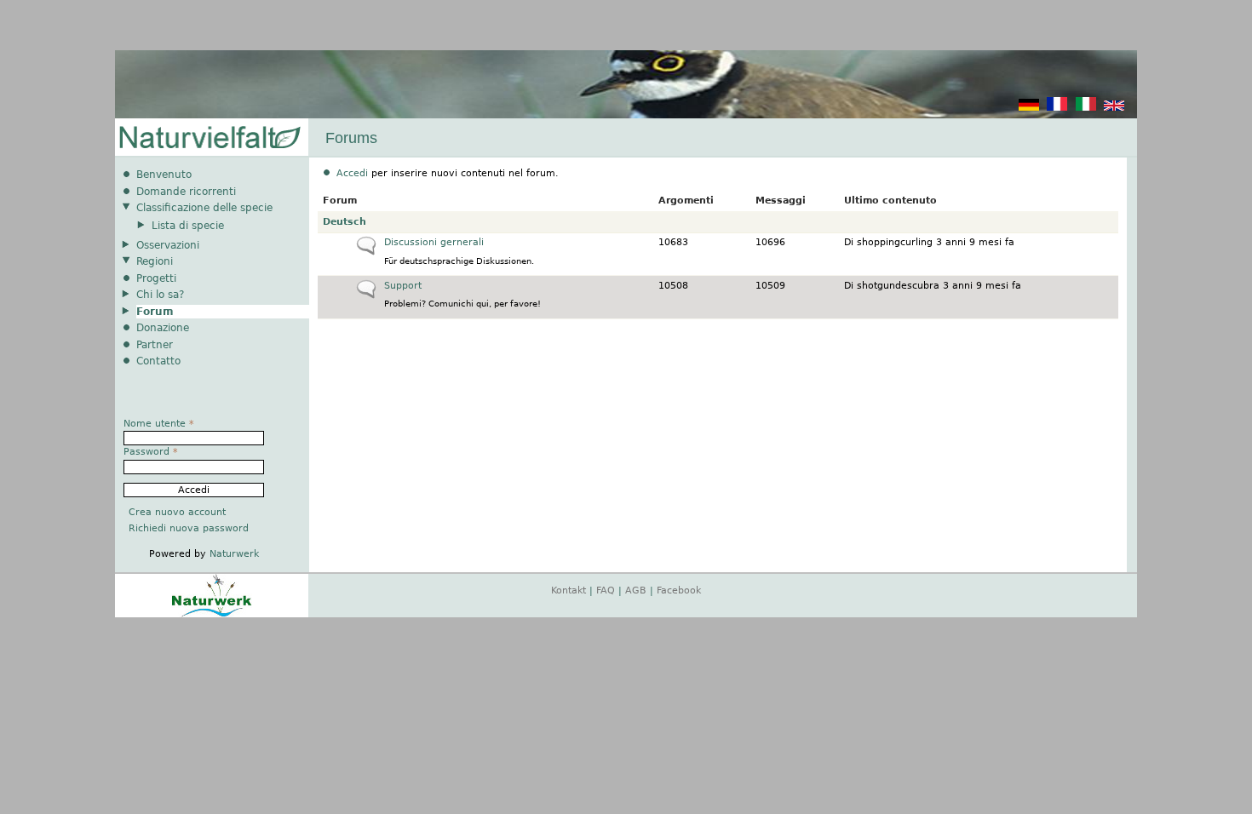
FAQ (605, 590)
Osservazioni (167, 245)
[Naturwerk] (211, 614)
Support (403, 285)
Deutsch (344, 221)
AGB (635, 590)
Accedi (352, 173)
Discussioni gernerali (434, 242)
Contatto (158, 361)
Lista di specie (188, 226)
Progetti (156, 278)
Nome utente (158, 423)
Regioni (154, 261)
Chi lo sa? (160, 295)
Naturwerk (234, 553)
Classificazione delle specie (204, 208)
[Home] (208, 138)
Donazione (162, 328)
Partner (154, 345)
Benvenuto (164, 175)
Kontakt (568, 590)
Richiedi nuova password (189, 528)
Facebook (679, 590)
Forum (155, 312)
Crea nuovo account (177, 512)
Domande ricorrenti (186, 192)
